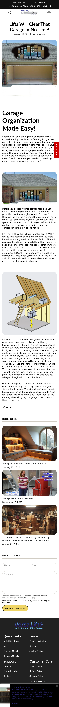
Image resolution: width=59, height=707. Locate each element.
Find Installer (30, 6)
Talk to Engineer (15, 6)
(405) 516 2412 (44, 6)
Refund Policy (36, 671)
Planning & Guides (38, 641)
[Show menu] (4, 12)
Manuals (7, 666)
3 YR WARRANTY (39, 2)
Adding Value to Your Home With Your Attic (24, 463)
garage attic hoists (24, 383)
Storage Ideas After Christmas (17, 498)
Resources (34, 646)
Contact (7, 676)
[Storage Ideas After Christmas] (29, 483)
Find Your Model (10, 651)
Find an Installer (10, 671)
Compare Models (11, 656)
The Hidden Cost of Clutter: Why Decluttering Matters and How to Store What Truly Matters (25, 538)
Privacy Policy (8, 598)
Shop (5, 646)
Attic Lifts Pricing (11, 641)
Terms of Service (25, 598)
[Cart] (55, 12)
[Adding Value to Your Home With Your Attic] (29, 443)
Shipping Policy (36, 676)
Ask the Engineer (37, 651)
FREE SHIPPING (19, 2)
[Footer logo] (29, 626)
